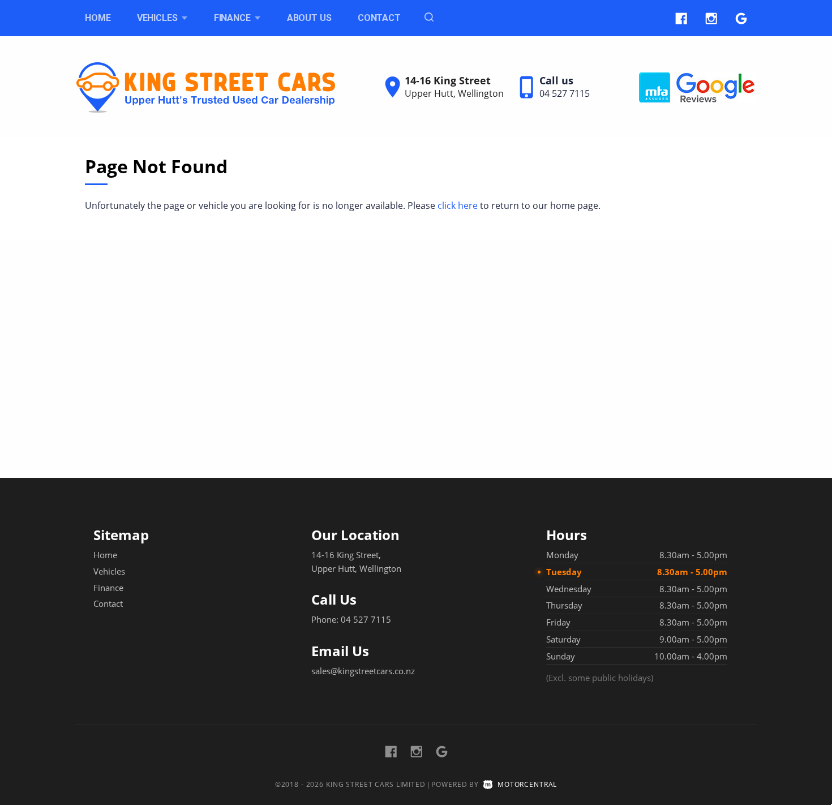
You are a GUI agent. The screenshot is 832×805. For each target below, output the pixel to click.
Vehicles (158, 17)
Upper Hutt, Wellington (454, 93)
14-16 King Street (448, 80)
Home (97, 17)
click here (458, 205)
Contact (379, 17)
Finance (108, 587)
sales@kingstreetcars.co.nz (363, 670)
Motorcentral (527, 784)
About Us (309, 17)
